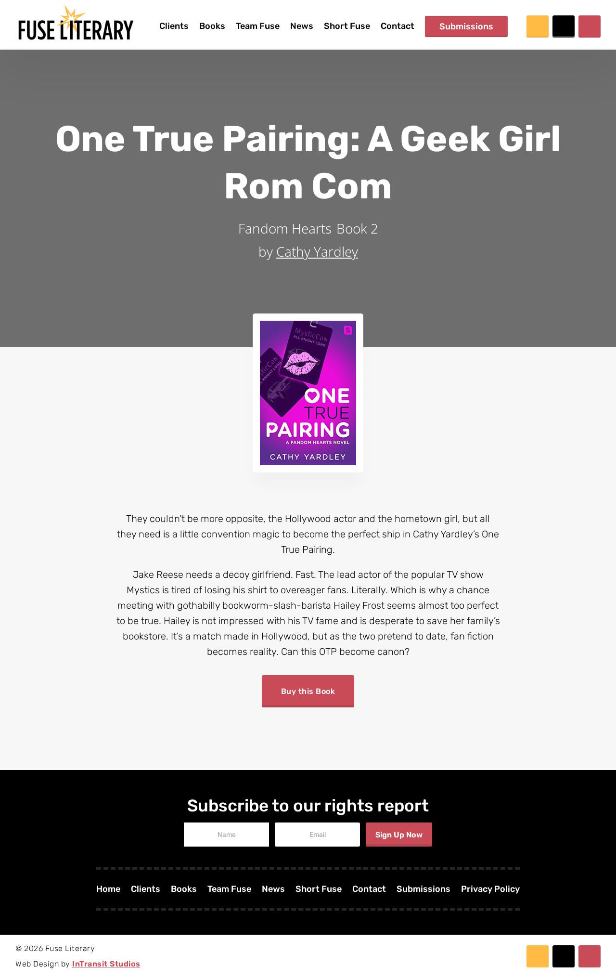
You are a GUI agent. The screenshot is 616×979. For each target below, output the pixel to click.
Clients (174, 26)
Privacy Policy (490, 890)
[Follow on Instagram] (589, 26)
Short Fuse (347, 26)
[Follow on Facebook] (537, 26)
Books (212, 26)
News (301, 26)
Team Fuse (258, 26)
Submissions (466, 26)
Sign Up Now (399, 834)
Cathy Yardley (317, 251)
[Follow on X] (563, 26)
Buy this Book (308, 691)
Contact (397, 26)
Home (108, 890)
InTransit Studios (106, 963)
